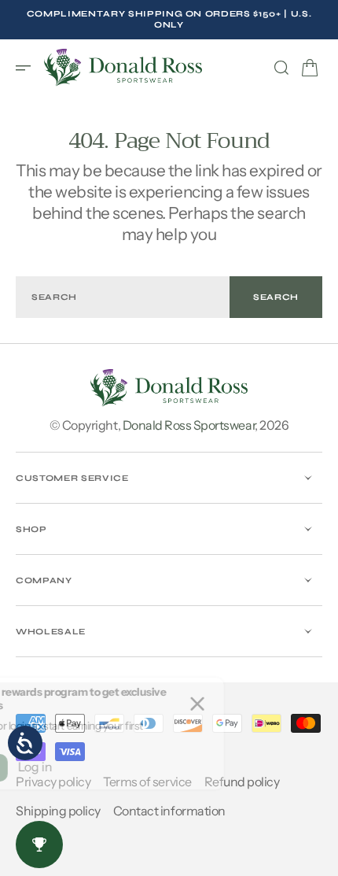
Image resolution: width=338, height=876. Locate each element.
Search (276, 297)
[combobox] (123, 297)
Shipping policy (58, 811)
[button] (28, 67)
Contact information (169, 811)
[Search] (281, 67)
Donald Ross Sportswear (189, 425)
